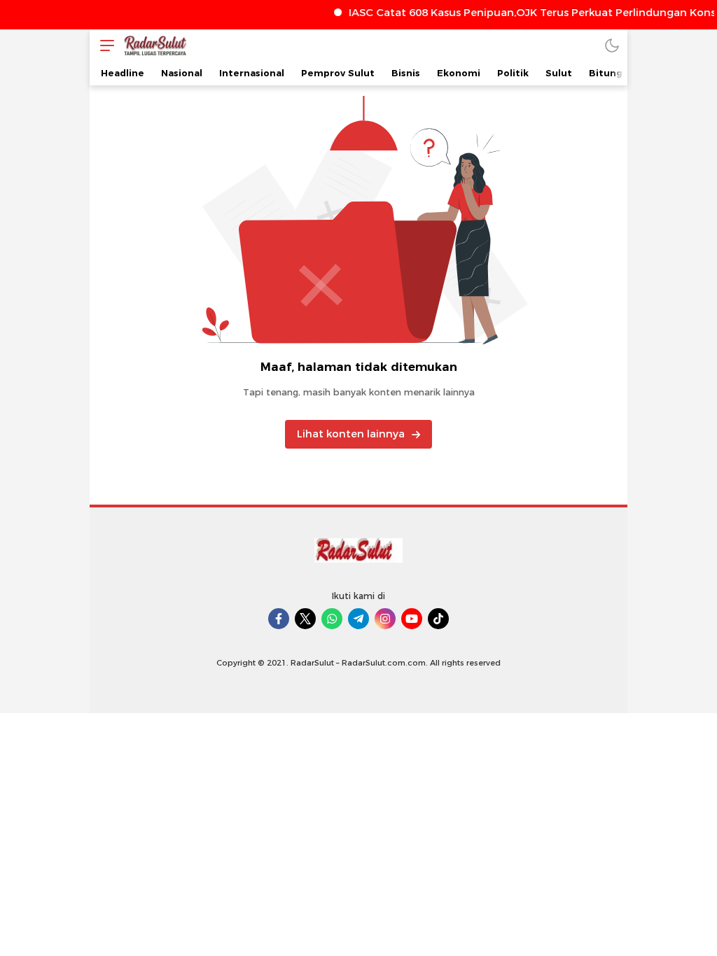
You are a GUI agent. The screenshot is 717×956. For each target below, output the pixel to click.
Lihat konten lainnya (351, 434)
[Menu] (104, 45)
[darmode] (612, 45)
